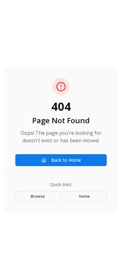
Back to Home (66, 160)
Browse (38, 196)
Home (84, 196)
